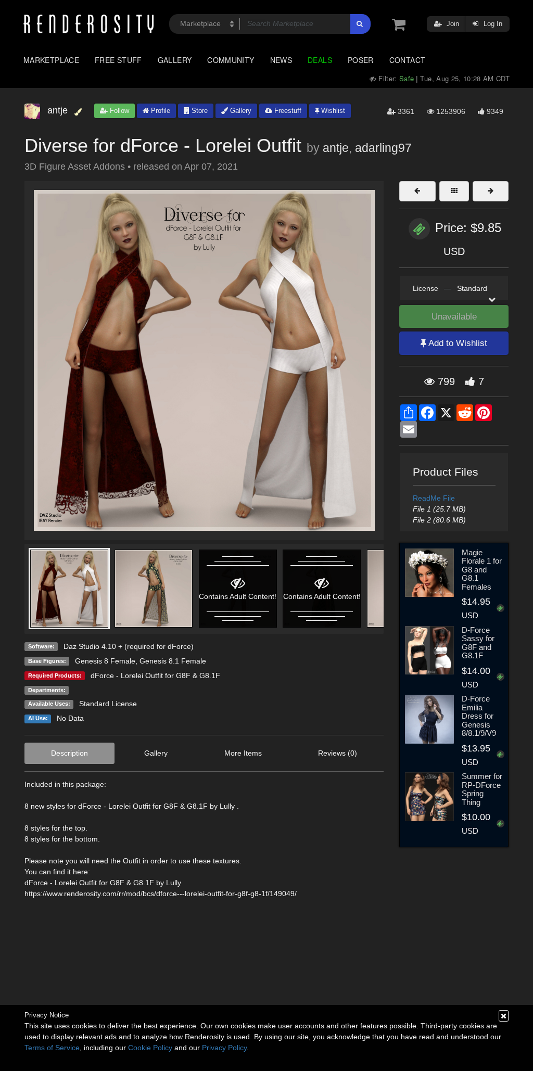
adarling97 (383, 148)
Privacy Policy (224, 1047)
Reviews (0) (337, 753)
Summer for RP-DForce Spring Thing (482, 789)
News (281, 60)
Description (69, 753)
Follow (118, 110)
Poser (361, 60)
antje (336, 148)
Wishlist (332, 110)
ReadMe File (434, 498)
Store (198, 110)
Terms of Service (52, 1047)
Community (230, 60)
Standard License (108, 703)
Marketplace (51, 60)
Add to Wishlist (456, 343)
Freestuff (286, 110)
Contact (407, 60)
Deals (320, 60)
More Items (243, 753)
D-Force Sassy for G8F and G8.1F (478, 643)
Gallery (175, 60)
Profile (159, 110)
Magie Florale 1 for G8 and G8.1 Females (482, 569)
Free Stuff (118, 60)
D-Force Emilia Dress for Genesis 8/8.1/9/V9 (479, 715)
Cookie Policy (150, 1047)
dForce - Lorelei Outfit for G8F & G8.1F (155, 675)
